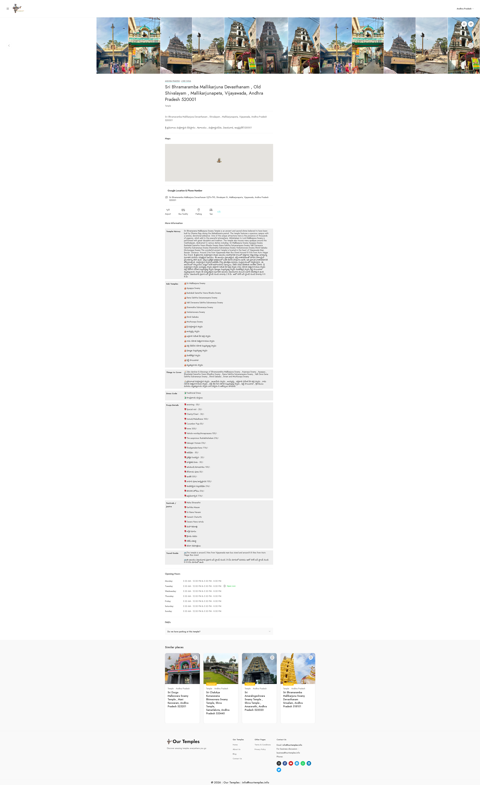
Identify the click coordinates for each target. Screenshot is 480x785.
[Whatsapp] (303, 763)
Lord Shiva (186, 81)
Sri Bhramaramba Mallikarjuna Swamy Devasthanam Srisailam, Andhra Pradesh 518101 (294, 699)
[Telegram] (297, 763)
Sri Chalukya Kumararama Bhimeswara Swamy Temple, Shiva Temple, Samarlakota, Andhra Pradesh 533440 (217, 703)
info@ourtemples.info (292, 745)
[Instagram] (279, 763)
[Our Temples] (18, 8)
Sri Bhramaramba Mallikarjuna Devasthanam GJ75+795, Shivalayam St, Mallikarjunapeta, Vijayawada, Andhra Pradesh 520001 (218, 199)
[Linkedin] (309, 763)
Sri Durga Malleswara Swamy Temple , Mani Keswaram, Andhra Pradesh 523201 (178, 699)
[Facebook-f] (285, 763)
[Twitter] (279, 770)
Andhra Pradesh (172, 81)
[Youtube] (291, 763)
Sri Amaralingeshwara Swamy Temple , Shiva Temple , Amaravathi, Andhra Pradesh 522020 (256, 701)
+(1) (218, 211)
